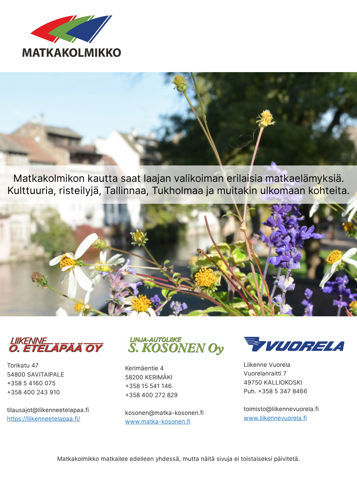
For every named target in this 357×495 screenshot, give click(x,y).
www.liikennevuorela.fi (275, 418)
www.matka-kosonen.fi (157, 421)
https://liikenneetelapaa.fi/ (43, 418)
